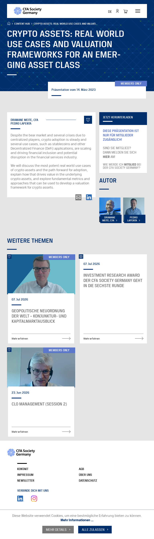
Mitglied (130, 164)
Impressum (25, 474)
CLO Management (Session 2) (39, 404)
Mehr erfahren (20, 338)
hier (106, 157)
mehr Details (56, 530)
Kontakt (22, 469)
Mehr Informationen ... (77, 520)
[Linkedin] (20, 499)
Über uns (85, 474)
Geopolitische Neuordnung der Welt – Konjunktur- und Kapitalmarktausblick (39, 316)
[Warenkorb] (127, 11)
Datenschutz (88, 480)
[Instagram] (34, 499)
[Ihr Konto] (117, 11)
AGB (81, 469)
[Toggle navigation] (137, 11)
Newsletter (25, 480)
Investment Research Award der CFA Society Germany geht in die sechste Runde (112, 280)
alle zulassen (93, 530)
